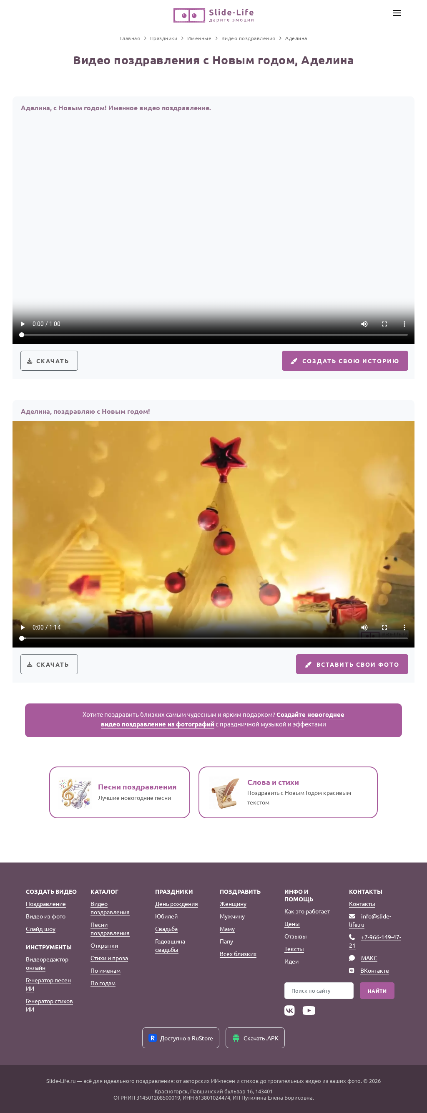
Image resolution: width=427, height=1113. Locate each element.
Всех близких (238, 953)
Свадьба (166, 928)
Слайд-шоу (40, 928)
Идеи (291, 961)
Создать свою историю (350, 360)
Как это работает (307, 911)
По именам (105, 970)
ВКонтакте (374, 970)
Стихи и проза (109, 957)
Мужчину (232, 916)
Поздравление (46, 903)
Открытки (104, 945)
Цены (292, 923)
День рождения (176, 903)
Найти (377, 990)
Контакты (362, 903)
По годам (103, 983)
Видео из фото (45, 916)
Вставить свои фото (357, 664)
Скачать (52, 360)
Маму (227, 928)
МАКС (369, 957)
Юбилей (166, 916)
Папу (226, 941)
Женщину (233, 903)
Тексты (294, 948)
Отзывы (295, 936)
